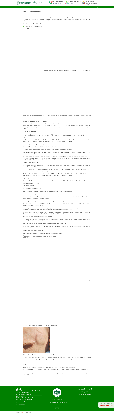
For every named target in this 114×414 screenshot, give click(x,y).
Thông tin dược (75, 7)
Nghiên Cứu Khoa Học (65, 7)
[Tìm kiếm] (97, 7)
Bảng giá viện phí (85, 7)
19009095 (71, 3)
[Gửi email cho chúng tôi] (57, 408)
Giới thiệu (34, 7)
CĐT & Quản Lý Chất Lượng (51, 7)
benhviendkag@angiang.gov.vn (24, 394)
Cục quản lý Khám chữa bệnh (85, 394)
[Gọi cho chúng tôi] (59, 408)
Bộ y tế (84, 392)
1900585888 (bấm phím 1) (57, 3)
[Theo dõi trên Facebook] (55, 408)
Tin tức (41, 7)
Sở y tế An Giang (85, 391)
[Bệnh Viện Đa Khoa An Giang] (23, 3)
